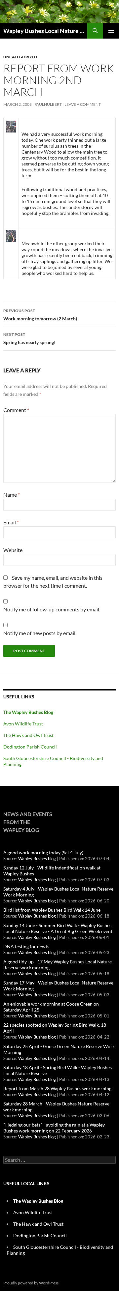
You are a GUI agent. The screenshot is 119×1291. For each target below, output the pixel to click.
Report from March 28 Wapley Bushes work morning (57, 1088)
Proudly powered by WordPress (31, 1282)
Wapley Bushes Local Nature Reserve (45, 30)
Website (12, 550)
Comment (16, 410)
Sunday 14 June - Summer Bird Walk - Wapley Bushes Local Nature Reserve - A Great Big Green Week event (57, 928)
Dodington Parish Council (30, 746)
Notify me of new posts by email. (39, 633)
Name (11, 494)
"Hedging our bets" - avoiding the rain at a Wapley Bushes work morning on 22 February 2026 (54, 1127)
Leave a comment (82, 104)
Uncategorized (20, 56)
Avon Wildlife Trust (23, 723)
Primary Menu (111, 31)
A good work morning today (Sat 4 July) (43, 852)
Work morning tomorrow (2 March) (40, 314)
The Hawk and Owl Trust (28, 735)
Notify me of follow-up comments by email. (51, 609)
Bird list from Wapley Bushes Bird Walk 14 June (51, 910)
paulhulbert (48, 104)
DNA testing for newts (26, 946)
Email (11, 522)
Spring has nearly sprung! (29, 338)
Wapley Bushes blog (37, 858)
